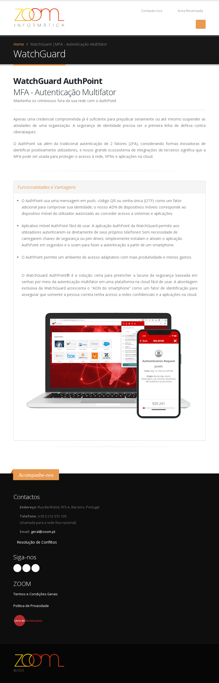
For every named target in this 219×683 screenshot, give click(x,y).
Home (18, 44)
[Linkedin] (36, 568)
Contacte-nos (151, 11)
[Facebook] (17, 568)
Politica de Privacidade (31, 606)
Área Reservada (190, 11)
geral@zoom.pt (43, 531)
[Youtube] (26, 568)
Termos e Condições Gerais (35, 594)
